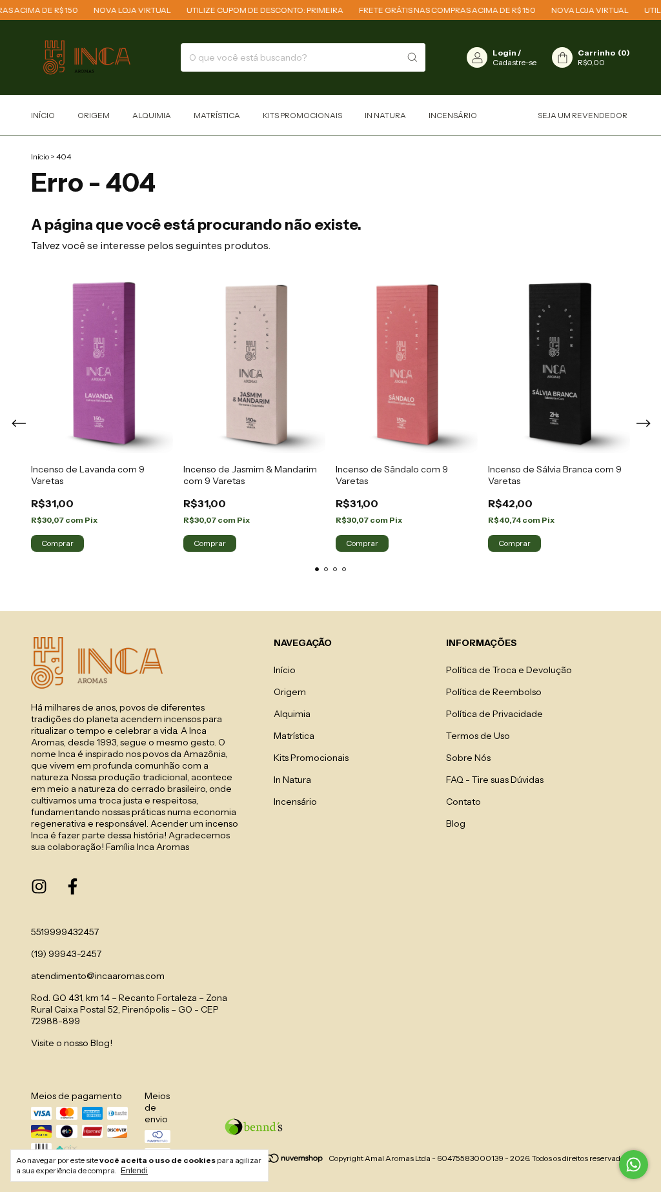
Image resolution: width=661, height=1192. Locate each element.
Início (43, 115)
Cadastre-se (514, 62)
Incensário (453, 115)
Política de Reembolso (494, 692)
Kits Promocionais (302, 115)
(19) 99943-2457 (66, 954)
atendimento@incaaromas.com (98, 976)
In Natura (385, 115)
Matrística (217, 115)
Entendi (134, 1170)
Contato (463, 801)
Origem (93, 115)
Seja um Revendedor (582, 115)
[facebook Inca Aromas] (73, 886)
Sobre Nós (468, 757)
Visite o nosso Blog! (71, 1043)
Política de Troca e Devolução (509, 670)
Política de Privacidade (494, 714)
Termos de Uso (478, 736)
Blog (455, 823)
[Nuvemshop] (275, 1161)
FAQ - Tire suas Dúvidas (495, 779)
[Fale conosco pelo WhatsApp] (633, 1164)
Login (504, 52)
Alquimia (151, 115)
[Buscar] (412, 57)
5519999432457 (65, 932)
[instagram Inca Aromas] (39, 886)
